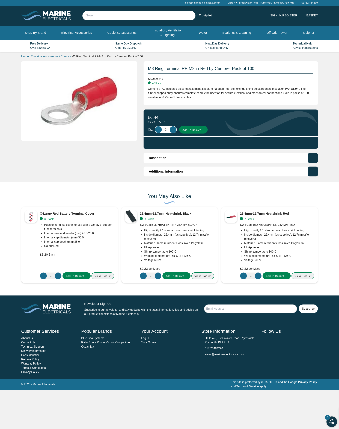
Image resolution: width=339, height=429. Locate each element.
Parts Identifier (30, 355)
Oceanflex (87, 346)
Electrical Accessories (76, 32)
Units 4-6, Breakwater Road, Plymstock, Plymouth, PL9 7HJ (261, 2)
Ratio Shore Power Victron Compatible (105, 342)
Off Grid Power (276, 32)
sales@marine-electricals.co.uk (224, 354)
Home (25, 56)
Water (203, 32)
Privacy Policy (30, 372)
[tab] (231, 158)
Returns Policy (30, 359)
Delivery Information (33, 350)
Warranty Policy (31, 363)
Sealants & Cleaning (236, 32)
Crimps (65, 56)
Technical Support (32, 346)
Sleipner (308, 32)
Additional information (166, 171)
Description (157, 158)
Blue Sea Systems (92, 338)
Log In (145, 338)
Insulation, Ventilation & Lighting (168, 33)
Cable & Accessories (121, 32)
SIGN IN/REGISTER (283, 15)
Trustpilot (205, 15)
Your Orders (148, 342)
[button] (77, 275)
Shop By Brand (35, 32)
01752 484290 (214, 348)
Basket (312, 15)
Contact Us (28, 342)
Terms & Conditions (33, 367)
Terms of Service (247, 386)
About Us (27, 338)
